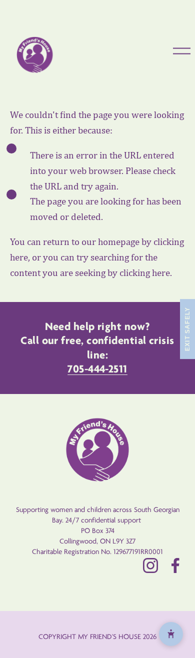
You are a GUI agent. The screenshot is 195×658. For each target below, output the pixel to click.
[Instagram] (150, 566)
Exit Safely (187, 329)
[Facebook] (176, 566)
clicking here (145, 273)
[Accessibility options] (171, 634)
